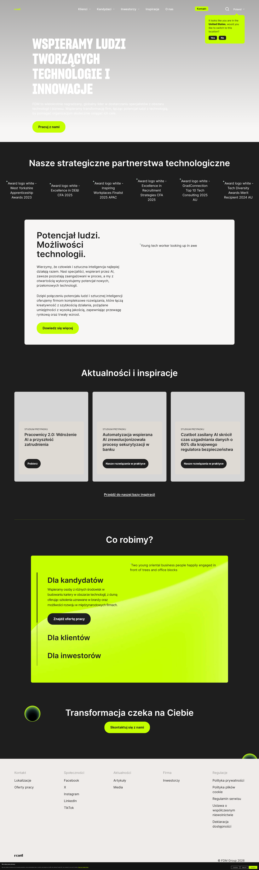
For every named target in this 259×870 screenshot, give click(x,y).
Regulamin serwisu (227, 798)
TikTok (69, 807)
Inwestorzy (171, 780)
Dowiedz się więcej (58, 328)
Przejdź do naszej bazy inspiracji (129, 494)
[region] (129, 866)
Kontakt (201, 8)
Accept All (253, 867)
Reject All (244, 867)
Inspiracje (152, 9)
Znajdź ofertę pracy (69, 619)
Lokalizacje (22, 780)
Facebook (71, 780)
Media (118, 787)
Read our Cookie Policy (83, 867)
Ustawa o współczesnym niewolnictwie (224, 810)
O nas (169, 9)
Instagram (71, 794)
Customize (235, 867)
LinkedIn (70, 801)
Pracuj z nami (49, 127)
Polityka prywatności (228, 780)
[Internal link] (22, 9)
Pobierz (33, 463)
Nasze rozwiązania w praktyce (125, 463)
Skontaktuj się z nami (127, 727)
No (222, 37)
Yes (213, 37)
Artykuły (119, 780)
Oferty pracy (24, 787)
